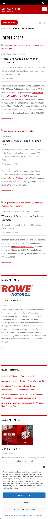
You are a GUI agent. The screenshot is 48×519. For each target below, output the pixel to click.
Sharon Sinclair (15, 74)
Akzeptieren (24, 495)
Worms (12, 228)
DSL (21, 225)
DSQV (16, 71)
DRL (11, 71)
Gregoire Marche (30, 225)
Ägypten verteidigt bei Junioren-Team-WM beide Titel (23, 381)
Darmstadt (32, 67)
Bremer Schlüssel (16, 149)
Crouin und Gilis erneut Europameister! (17, 28)
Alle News (6, 54)
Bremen (5, 149)
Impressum (39, 515)
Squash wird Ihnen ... (13, 300)
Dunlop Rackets (11, 448)
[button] (44, 467)
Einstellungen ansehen (24, 509)
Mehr (3, 347)
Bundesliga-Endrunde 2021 (22, 246)
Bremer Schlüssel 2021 (19, 178)
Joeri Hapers (35, 71)
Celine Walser (20, 67)
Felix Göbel (40, 149)
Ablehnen (24, 502)
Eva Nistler (24, 71)
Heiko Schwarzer (8, 153)
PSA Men (19, 156)
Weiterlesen (6, 119)
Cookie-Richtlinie (11, 515)
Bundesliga (18, 212)
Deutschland (19, 54)
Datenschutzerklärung (26, 515)
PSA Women (29, 156)
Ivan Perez (20, 153)
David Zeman (29, 149)
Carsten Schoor (8, 67)
